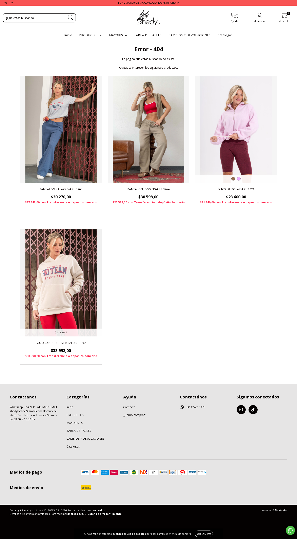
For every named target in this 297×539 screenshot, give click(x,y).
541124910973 (195, 407)
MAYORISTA (118, 35)
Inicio (68, 35)
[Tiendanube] (274, 510)
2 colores (61, 332)
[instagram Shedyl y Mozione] (6, 3)
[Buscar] (70, 17)
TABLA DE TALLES (148, 35)
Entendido (204, 533)
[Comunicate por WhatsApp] (290, 530)
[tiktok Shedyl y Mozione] (11, 3)
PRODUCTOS (89, 35)
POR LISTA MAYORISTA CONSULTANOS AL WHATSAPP (148, 2)
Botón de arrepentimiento (105, 514)
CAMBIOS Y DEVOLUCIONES (190, 35)
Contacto (129, 407)
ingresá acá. (76, 514)
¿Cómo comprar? (134, 415)
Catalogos (225, 35)
